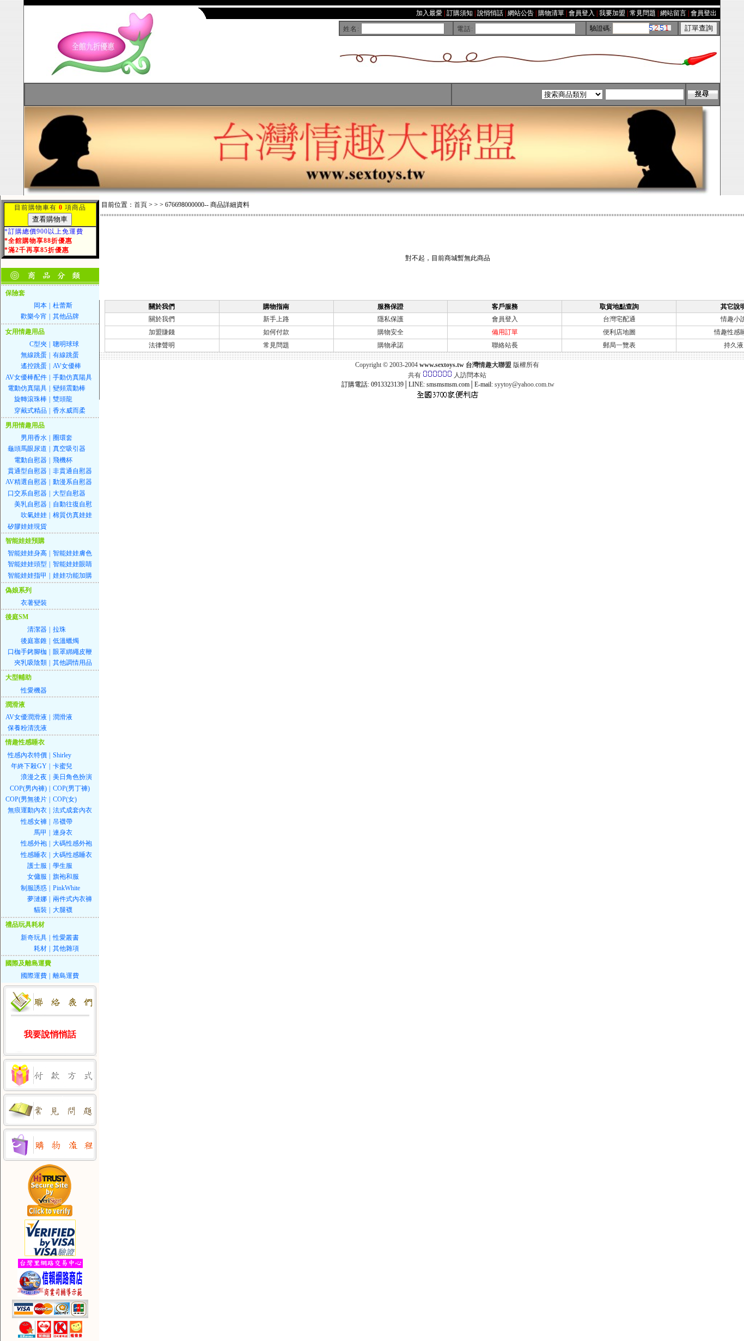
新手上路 (276, 319)
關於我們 (162, 319)
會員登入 (505, 319)
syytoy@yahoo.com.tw (524, 384)
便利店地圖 (619, 332)
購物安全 (390, 332)
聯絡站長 (505, 345)
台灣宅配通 (619, 319)
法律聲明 (162, 345)
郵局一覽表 (619, 345)
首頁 (140, 205)
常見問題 (276, 345)
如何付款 (276, 332)
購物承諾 (390, 345)
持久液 (733, 345)
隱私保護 (390, 319)
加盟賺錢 (162, 332)
